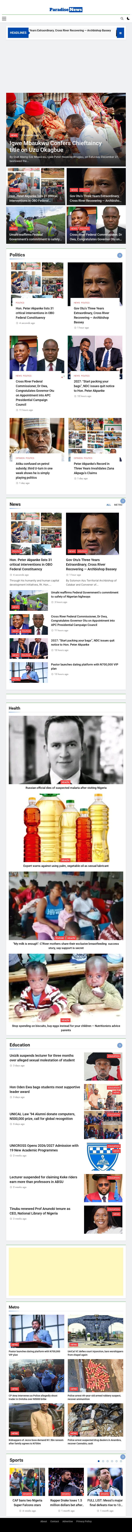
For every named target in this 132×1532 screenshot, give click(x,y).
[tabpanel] (27, 1490)
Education (113, 1056)
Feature (60, 938)
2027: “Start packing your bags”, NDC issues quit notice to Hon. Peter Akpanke (94, 386)
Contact (54, 1521)
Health (65, 782)
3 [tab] (107, 1461)
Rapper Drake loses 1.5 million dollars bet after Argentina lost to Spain (66, 1505)
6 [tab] (121, 1461)
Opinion (20, 458)
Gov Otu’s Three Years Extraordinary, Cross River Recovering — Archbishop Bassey (95, 200)
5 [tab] (116, 1461)
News (14, 139)
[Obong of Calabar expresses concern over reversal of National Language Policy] (66, 130)
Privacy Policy (84, 1521)
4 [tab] (112, 1461)
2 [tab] (103, 1461)
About (43, 1521)
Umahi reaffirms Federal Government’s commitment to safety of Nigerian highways (34, 239)
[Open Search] (122, 18)
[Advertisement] (66, 65)
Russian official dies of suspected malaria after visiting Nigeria (66, 787)
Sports (27, 1494)
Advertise (67, 1521)
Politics (14, 190)
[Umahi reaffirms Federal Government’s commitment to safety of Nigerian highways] (86, 32)
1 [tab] (99, 1461)
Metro (16, 679)
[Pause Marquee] (120, 33)
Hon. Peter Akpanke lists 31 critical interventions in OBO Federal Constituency (33, 200)
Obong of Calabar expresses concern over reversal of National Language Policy (57, 154)
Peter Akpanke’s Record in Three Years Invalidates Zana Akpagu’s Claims (94, 468)
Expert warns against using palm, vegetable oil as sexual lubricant (66, 866)
